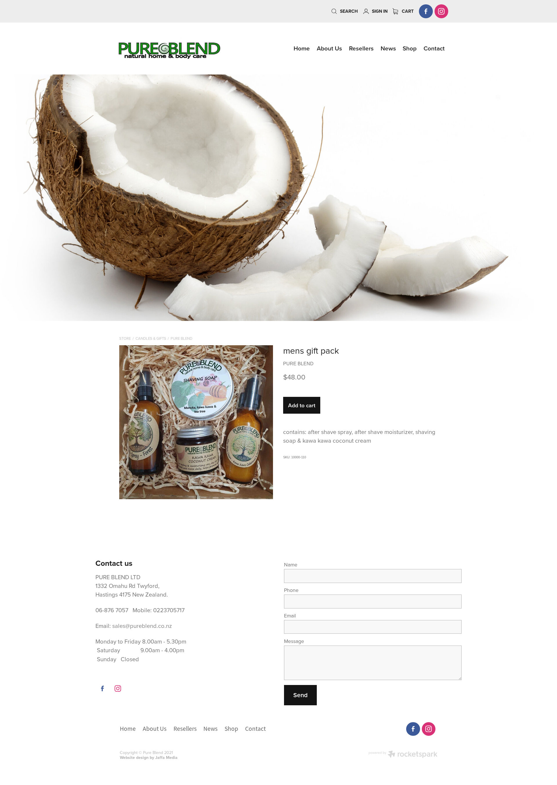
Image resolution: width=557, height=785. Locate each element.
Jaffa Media (166, 757)
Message (294, 641)
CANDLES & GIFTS (150, 338)
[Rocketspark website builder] (402, 754)
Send (300, 694)
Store (125, 338)
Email (290, 615)
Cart (407, 11)
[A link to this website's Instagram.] (442, 11)
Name (290, 564)
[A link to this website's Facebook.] (426, 11)
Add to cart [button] (301, 405)
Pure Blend (181, 338)
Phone (291, 590)
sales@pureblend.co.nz (142, 626)
